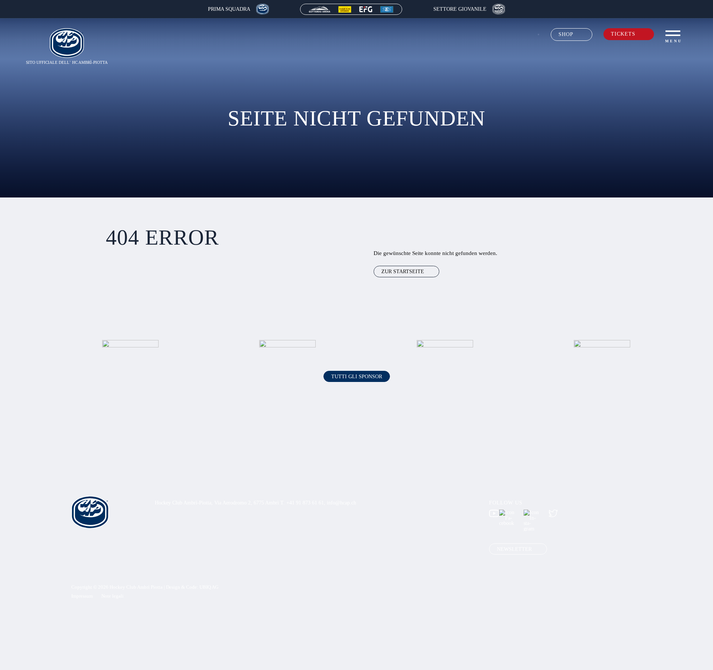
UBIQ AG (208, 587)
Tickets (623, 34)
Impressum (82, 596)
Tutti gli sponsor (356, 376)
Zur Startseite (402, 271)
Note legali (112, 596)
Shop (566, 34)
